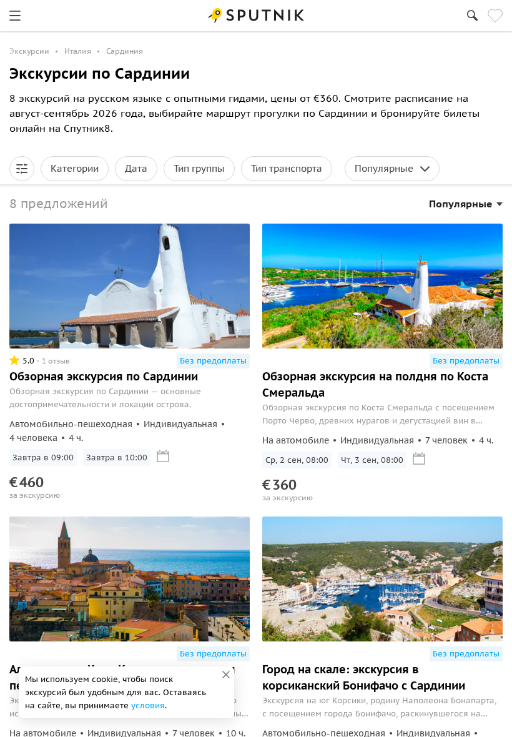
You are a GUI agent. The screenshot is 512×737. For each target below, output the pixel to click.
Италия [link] (77, 51)
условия (148, 705)
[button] (21, 168)
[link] (15, 15)
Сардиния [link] (124, 51)
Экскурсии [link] (29, 51)
